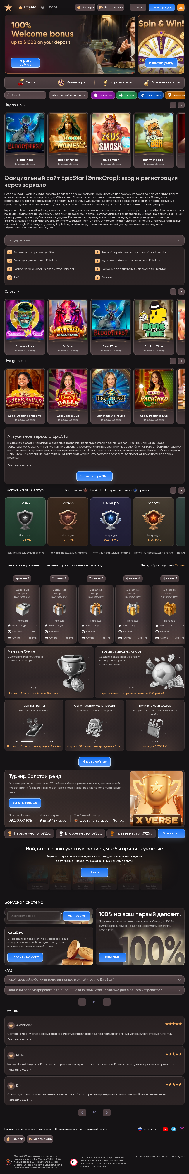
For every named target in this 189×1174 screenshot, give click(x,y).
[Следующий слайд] (181, 105)
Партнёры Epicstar (95, 1129)
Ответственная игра (68, 1129)
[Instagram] (182, 1129)
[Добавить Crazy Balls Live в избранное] (82, 373)
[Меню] (181, 7)
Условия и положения (38, 1129)
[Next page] (107, 1112)
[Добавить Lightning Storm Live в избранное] (125, 373)
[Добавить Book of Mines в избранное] (82, 117)
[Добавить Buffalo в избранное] (82, 304)
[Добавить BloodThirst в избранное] (39, 117)
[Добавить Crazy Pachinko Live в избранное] (168, 373)
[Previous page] (82, 1112)
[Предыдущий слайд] (173, 105)
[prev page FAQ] (82, 1002)
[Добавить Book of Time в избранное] (168, 304)
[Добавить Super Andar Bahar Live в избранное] (39, 373)
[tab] (26, 83)
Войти (138, 7)
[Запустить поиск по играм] (8, 95)
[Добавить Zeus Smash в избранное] (125, 117)
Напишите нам (13, 1129)
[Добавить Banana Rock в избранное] (39, 304)
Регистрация (161, 7)
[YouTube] (165, 1129)
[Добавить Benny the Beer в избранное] (168, 117)
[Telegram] (173, 1129)
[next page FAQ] (107, 1002)
